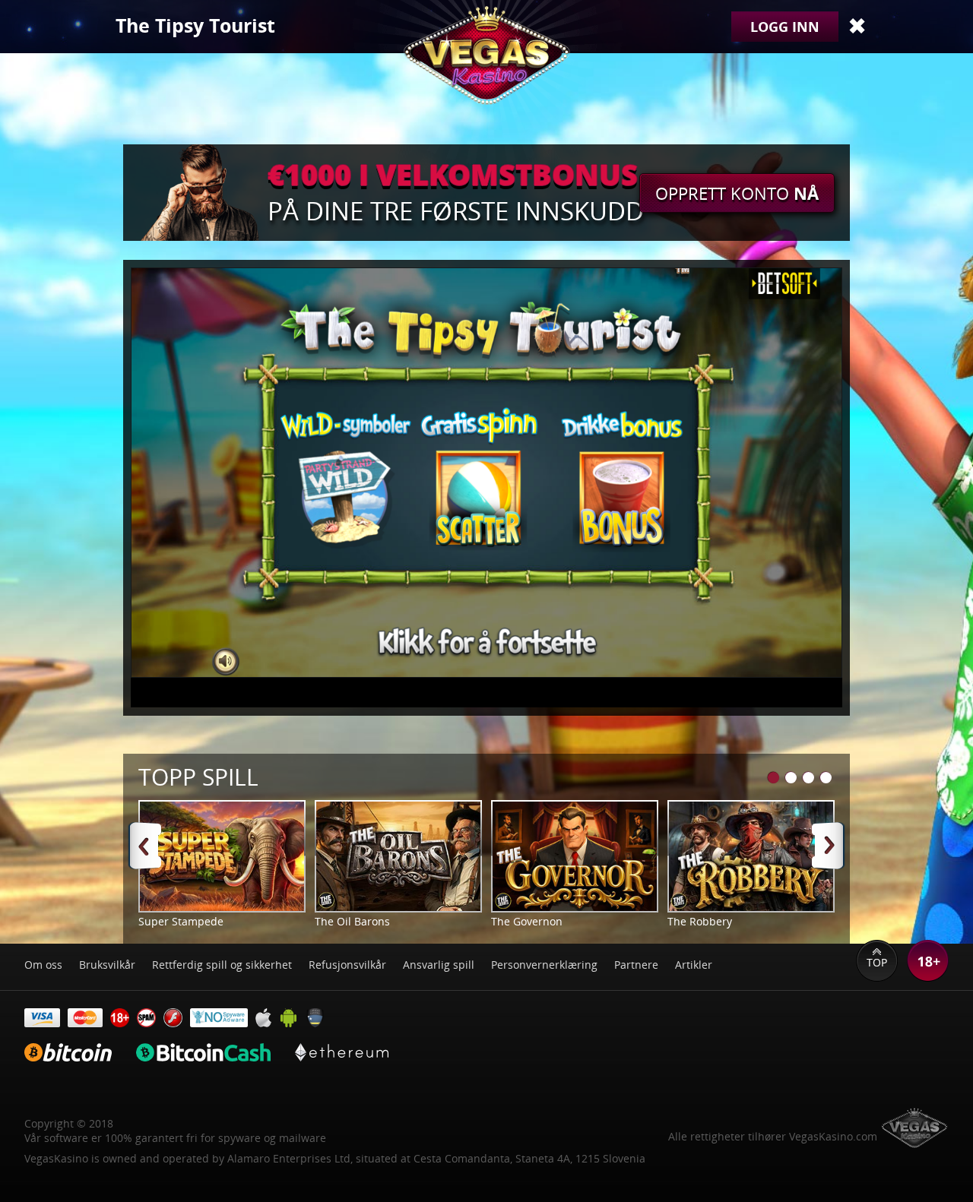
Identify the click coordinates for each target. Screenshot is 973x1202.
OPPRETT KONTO (737, 193)
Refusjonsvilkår (347, 964)
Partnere (636, 964)
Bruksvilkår (107, 964)
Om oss (43, 964)
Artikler (693, 964)
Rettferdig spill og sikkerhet (222, 964)
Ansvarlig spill (438, 964)
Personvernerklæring (544, 964)
